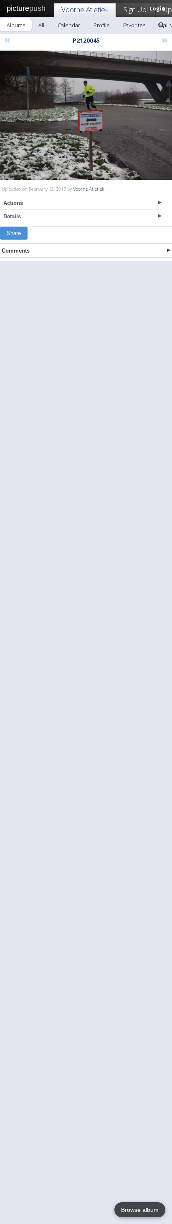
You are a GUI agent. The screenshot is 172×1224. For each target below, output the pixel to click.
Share (14, 233)
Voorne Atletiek (85, 9)
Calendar (69, 25)
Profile (102, 25)
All (41, 25)
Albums (16, 25)
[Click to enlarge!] (86, 115)
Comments (16, 251)
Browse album (140, 1209)
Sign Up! (136, 9)
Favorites (134, 25)
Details (12, 216)
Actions (13, 203)
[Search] (161, 25)
